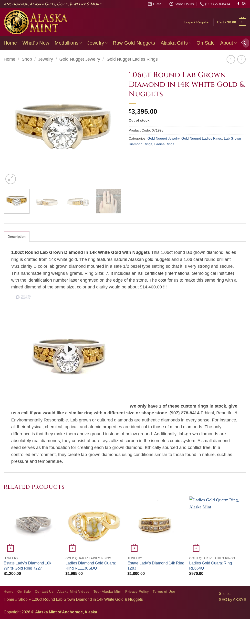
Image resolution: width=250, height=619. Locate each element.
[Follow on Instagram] (243, 4)
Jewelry (95, 43)
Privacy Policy (137, 591)
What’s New (35, 43)
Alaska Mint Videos (73, 591)
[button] (197, 22)
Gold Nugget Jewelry (79, 59)
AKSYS (239, 600)
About (226, 43)
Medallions (67, 43)
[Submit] (243, 43)
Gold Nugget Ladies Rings (132, 59)
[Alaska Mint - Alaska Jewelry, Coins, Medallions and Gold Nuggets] (36, 22)
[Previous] (12, 126)
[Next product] (231, 59)
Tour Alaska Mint (108, 591)
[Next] (112, 126)
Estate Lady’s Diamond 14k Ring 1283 (155, 565)
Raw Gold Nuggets (134, 43)
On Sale (206, 43)
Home (10, 43)
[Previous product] (241, 59)
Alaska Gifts (174, 43)
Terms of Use (164, 591)
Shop (27, 59)
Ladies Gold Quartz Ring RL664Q (210, 565)
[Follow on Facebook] (238, 4)
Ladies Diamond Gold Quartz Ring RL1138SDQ (90, 565)
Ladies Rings (164, 144)
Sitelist (224, 593)
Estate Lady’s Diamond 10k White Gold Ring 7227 (27, 565)
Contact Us (44, 591)
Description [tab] (17, 236)
